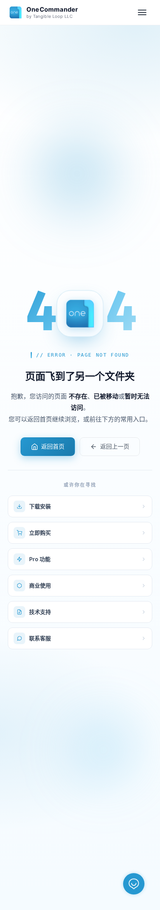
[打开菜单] (142, 12)
